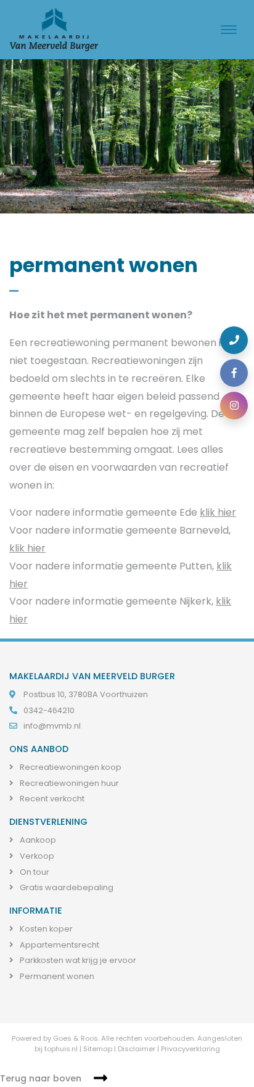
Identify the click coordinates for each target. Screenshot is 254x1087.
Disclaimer (136, 1049)
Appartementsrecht (58, 945)
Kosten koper (45, 929)
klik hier (218, 512)
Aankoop (37, 840)
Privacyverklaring (190, 1049)
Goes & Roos (75, 1038)
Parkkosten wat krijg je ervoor (77, 960)
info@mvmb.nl (52, 726)
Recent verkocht (51, 798)
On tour (33, 872)
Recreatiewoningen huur (68, 783)
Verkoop (36, 856)
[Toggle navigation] (228, 29)
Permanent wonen (56, 976)
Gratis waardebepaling (65, 887)
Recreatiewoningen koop (69, 767)
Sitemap (97, 1049)
